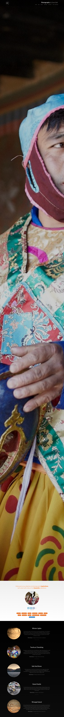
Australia (24, 613)
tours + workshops (55, 4)
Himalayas (35, 613)
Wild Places (43, 615)
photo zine (49, 4)
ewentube (45, 4)
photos (42, 4)
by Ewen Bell (49, 2)
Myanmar (24, 615)
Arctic (18, 613)
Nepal (29, 615)
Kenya (45, 613)
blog (38, 4)
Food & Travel (36, 615)
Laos (19, 615)
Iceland (40, 613)
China (29, 613)
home (36, 4)
